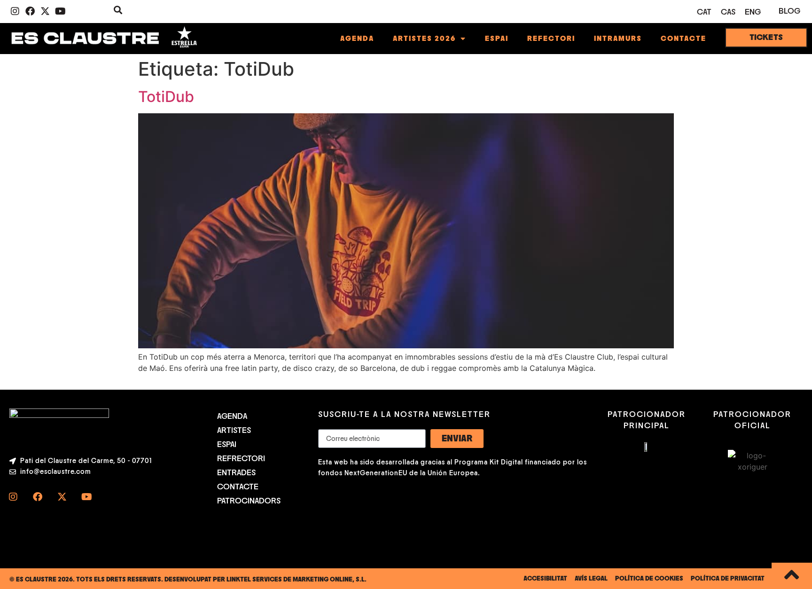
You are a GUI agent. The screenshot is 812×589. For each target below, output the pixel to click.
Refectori (551, 38)
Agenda (357, 38)
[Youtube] (60, 11)
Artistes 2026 (424, 38)
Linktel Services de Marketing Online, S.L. (296, 579)
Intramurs (618, 38)
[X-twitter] (45, 11)
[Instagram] (15, 11)
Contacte (683, 38)
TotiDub (166, 96)
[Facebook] (30, 11)
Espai (496, 38)
